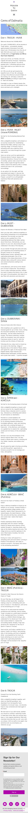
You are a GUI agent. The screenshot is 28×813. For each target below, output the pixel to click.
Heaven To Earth (14, 8)
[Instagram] (17, 804)
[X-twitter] (11, 804)
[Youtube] (23, 804)
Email (5, 771)
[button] (14, 14)
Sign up (14, 792)
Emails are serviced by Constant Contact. (14, 787)
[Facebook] (5, 804)
